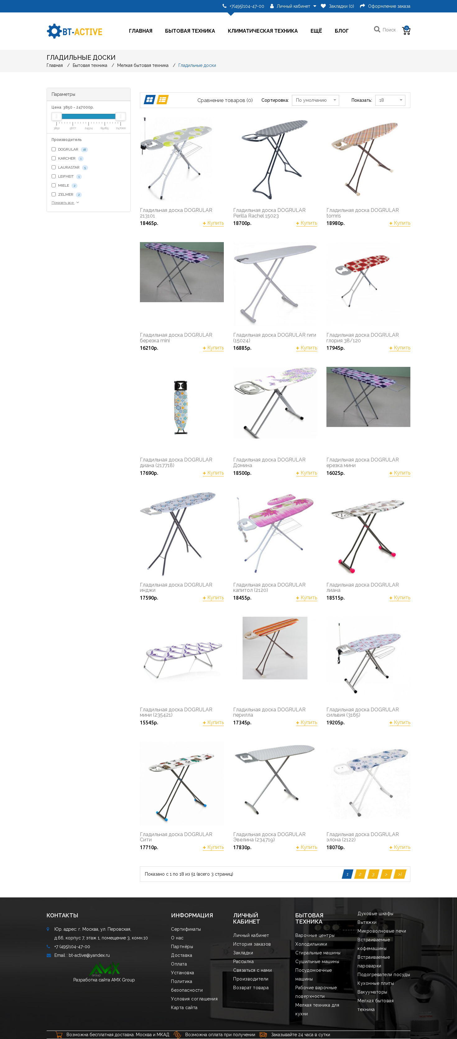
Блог (342, 31)
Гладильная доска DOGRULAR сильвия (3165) (362, 712)
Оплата (179, 964)
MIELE (66, 185)
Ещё (316, 31)
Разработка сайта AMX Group (104, 979)
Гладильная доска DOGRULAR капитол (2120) (269, 587)
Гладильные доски (197, 65)
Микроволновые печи (382, 931)
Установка (182, 972)
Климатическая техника (263, 31)
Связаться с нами (252, 970)
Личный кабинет (251, 935)
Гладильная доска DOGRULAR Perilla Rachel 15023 (269, 213)
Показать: (362, 100)
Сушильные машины (317, 961)
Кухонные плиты (376, 983)
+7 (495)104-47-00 (72, 946)
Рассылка (243, 961)
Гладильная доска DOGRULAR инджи (176, 587)
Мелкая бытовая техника (142, 65)
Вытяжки (367, 922)
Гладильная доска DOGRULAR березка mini (176, 337)
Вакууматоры (372, 992)
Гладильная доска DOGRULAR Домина (269, 462)
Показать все (63, 202)
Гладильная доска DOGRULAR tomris (362, 213)
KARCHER (69, 158)
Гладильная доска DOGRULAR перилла (269, 712)
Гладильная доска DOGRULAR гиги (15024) (274, 337)
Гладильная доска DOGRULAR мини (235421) (176, 712)
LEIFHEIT (68, 176)
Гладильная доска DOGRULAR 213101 (176, 213)
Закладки (243, 952)
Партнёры (182, 946)
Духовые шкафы (376, 913)
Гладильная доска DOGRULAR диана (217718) (176, 462)
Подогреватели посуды (384, 974)
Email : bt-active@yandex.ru (82, 955)
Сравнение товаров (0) (225, 100)
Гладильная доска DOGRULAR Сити (176, 837)
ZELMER (68, 194)
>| (400, 874)
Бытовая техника (190, 31)
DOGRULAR (71, 149)
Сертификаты (186, 929)
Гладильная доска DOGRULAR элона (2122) (362, 837)
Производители (251, 978)
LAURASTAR (71, 167)
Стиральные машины (318, 952)
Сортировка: (275, 100)
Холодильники (311, 944)
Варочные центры (315, 935)
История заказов (252, 944)
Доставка (181, 955)
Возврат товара (251, 987)
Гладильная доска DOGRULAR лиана (362, 587)
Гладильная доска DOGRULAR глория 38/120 (362, 337)
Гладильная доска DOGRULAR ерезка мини (362, 462)
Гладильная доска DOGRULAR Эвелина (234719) (269, 837)
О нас (177, 937)
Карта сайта (184, 1007)
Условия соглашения (194, 998)
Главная (140, 31)
